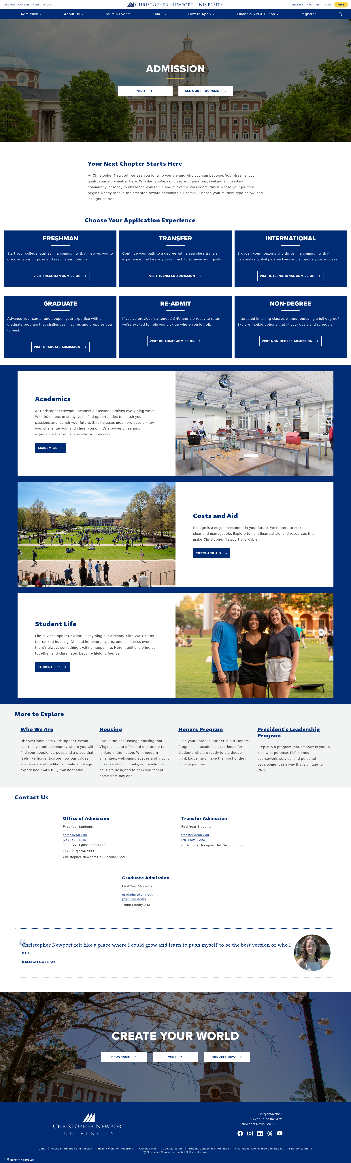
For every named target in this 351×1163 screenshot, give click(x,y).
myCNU (48, 4)
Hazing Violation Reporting (115, 1148)
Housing (110, 729)
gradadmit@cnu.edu (137, 894)
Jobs (36, 4)
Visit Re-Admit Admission (172, 340)
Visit (318, 4)
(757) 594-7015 (74, 839)
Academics (47, 447)
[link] (240, 1133)
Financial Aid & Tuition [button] (256, 13)
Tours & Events (118, 13)
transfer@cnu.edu (195, 835)
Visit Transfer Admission (172, 275)
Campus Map (148, 1148)
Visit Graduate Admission (57, 346)
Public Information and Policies (71, 1148)
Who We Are (36, 729)
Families (24, 4)
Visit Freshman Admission (57, 275)
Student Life (49, 666)
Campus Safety (173, 1148)
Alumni (9, 4)
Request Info (302, 4)
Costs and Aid (208, 552)
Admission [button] (29, 13)
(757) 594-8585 (134, 899)
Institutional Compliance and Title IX (259, 1148)
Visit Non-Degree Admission (287, 340)
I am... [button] (158, 13)
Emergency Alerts (300, 1148)
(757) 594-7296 (193, 839)
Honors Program (200, 729)
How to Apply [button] (199, 13)
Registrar (308, 13)
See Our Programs (202, 90)
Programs (120, 1056)
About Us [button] (72, 13)
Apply (329, 4)
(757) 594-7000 (270, 1114)
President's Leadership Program (288, 732)
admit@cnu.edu (75, 835)
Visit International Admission (287, 275)
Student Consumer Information (209, 1148)
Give (341, 4)
